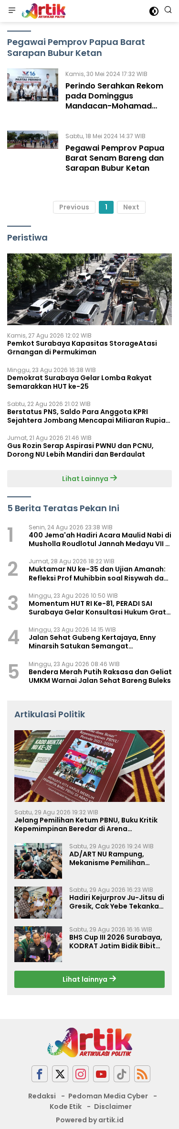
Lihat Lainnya (86, 478)
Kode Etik (66, 1106)
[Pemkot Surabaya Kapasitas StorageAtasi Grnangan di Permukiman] (89, 289)
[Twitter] (60, 1073)
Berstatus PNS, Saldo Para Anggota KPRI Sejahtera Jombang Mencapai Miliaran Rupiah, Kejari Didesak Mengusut (89, 416)
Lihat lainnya (86, 979)
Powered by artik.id (90, 1120)
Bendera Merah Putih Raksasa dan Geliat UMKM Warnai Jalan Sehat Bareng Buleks (100, 676)
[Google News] (122, 1073)
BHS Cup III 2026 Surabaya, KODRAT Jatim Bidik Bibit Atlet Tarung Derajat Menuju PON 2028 (115, 941)
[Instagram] (81, 1073)
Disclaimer (113, 1106)
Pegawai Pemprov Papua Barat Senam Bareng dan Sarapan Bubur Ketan (114, 158)
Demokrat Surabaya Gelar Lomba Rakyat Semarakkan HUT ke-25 (79, 382)
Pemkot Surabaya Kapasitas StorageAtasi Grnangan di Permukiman (82, 347)
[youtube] (101, 1073)
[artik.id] (42, 11)
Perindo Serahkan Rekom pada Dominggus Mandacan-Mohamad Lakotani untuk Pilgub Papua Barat (114, 105)
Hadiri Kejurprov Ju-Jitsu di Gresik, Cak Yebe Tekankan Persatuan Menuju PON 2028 (116, 901)
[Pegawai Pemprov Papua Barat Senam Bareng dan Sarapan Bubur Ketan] (32, 154)
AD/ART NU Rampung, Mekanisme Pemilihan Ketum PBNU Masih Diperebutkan (107, 858)
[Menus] (12, 11)
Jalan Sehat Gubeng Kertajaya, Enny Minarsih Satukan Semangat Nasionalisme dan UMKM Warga (92, 641)
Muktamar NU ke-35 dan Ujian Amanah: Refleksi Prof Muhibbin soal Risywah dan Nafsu (98, 573)
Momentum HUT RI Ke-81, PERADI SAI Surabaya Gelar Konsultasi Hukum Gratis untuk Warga (100, 607)
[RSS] (142, 1073)
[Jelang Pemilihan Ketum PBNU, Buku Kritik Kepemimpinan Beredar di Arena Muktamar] (89, 766)
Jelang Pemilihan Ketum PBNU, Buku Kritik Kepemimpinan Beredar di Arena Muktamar (86, 824)
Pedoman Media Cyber (108, 1096)
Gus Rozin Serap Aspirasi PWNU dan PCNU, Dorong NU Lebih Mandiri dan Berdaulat (80, 450)
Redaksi (42, 1096)
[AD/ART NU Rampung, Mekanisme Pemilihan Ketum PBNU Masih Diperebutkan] (38, 861)
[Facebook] (40, 1073)
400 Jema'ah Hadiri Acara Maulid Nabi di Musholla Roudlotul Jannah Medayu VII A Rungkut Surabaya (100, 539)
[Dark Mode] (153, 11)
